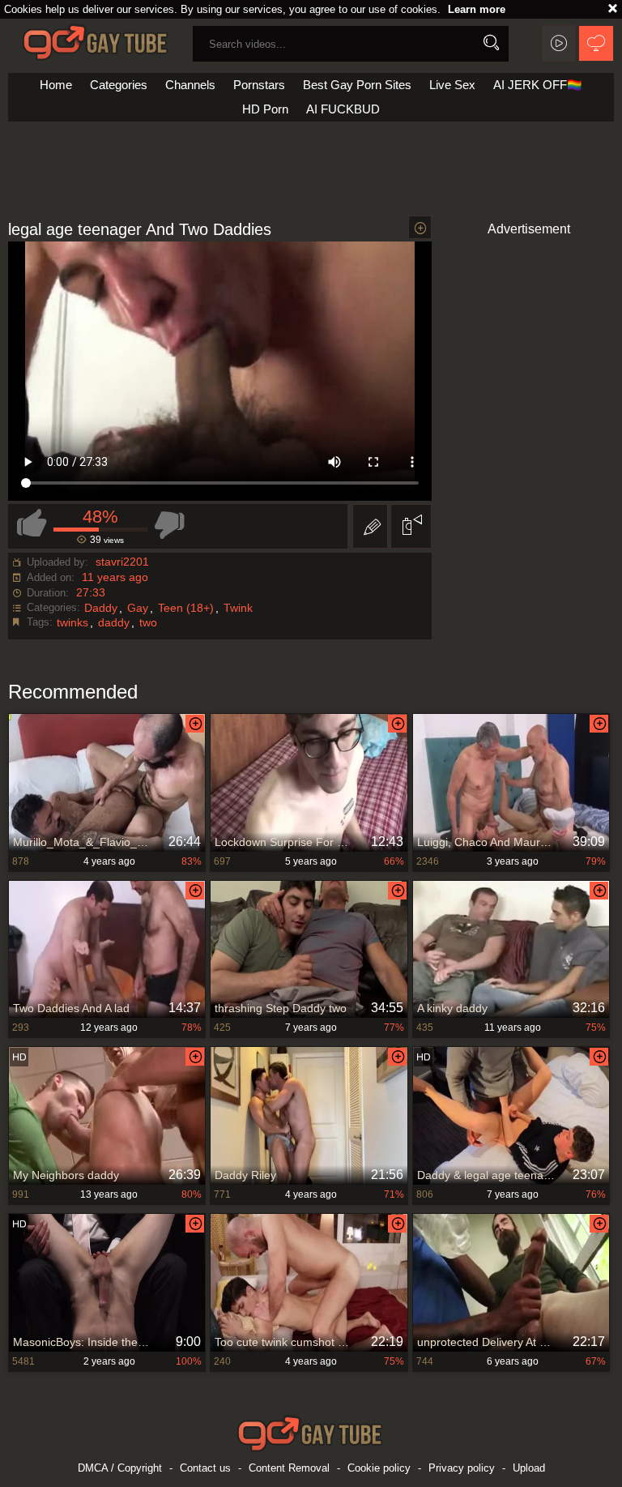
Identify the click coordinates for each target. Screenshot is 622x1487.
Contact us (205, 1468)
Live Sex (452, 85)
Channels (190, 85)
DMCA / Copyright (120, 1468)
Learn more (476, 9)
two (148, 622)
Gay (137, 607)
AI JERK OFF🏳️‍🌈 (537, 85)
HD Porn (265, 109)
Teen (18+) (186, 607)
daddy (114, 622)
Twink (238, 607)
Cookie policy (379, 1468)
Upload (529, 1468)
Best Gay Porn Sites (357, 85)
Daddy (100, 607)
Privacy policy (461, 1468)
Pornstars (259, 85)
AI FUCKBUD (343, 109)
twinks (72, 622)
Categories (118, 85)
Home (56, 85)
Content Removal (289, 1468)
